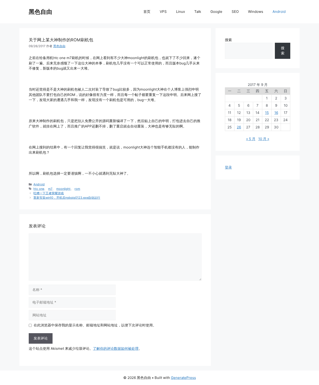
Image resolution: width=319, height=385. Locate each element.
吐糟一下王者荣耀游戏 (48, 193)
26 (239, 127)
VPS (163, 11)
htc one (38, 189)
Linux (180, 11)
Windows (255, 11)
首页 (146, 11)
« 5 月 (250, 139)
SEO (235, 11)
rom (77, 189)
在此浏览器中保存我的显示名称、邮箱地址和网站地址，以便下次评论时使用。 (95, 325)
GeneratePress (183, 377)
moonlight (63, 189)
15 (267, 112)
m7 (50, 189)
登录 (228, 167)
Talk (197, 11)
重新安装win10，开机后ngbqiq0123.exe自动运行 (66, 197)
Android (279, 11)
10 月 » (263, 139)
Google (216, 11)
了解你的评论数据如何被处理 (115, 348)
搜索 (228, 40)
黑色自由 (40, 11)
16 (276, 112)
